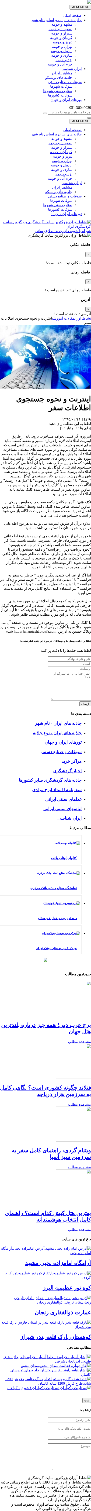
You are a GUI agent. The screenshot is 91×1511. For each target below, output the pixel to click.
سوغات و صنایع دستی (65, 82)
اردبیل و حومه (61, 51)
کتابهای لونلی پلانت (64, 858)
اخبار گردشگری (67, 770)
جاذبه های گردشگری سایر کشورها (50, 780)
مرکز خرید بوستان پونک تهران (56, 948)
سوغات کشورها (60, 95)
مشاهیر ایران (62, 73)
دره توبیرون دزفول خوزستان (57, 918)
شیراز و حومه (61, 33)
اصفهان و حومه (60, 29)
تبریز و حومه (62, 42)
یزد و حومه (64, 60)
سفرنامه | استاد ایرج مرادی (57, 789)
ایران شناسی (72, 69)
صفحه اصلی (72, 15)
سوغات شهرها (61, 86)
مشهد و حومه (61, 24)
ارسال (85, 704)
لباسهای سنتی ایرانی (62, 808)
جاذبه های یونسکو (58, 77)
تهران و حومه (62, 46)
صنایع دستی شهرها (57, 91)
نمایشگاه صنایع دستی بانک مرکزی (53, 888)
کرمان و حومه (61, 38)
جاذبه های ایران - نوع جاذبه (57, 732)
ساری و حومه (61, 55)
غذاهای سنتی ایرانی (63, 799)
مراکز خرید (72, 761)
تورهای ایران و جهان (66, 100)
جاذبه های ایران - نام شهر (58, 723)
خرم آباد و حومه (60, 64)
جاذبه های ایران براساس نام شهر (56, 20)
